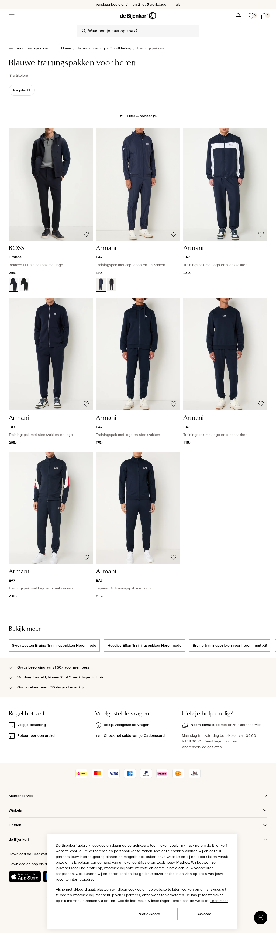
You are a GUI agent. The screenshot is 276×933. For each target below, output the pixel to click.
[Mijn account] (238, 16)
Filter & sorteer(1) (142, 115)
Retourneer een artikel (36, 735)
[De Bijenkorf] (138, 16)
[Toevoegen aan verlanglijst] (86, 234)
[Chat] (260, 917)
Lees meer (219, 900)
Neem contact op (205, 724)
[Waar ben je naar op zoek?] (84, 30)
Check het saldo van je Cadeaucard (134, 735)
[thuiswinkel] (195, 776)
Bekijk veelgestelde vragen (126, 724)
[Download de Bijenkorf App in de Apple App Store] (25, 876)
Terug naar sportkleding (35, 48)
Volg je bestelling (31, 724)
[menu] (11, 16)
